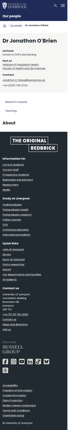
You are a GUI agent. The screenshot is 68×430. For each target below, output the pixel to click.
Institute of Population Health (21, 64)
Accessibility (10, 385)
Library (7, 254)
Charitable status (13, 415)
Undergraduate (12, 204)
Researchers (10, 185)
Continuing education (16, 230)
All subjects (10, 279)
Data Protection (13, 400)
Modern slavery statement (19, 405)
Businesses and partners (18, 180)
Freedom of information (17, 390)
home (5, 26)
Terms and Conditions (16, 410)
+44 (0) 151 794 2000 (15, 314)
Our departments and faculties (22, 274)
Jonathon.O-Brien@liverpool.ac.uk (24, 80)
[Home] (27, 6)
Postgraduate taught (16, 209)
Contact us (9, 319)
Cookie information (14, 395)
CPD (5, 225)
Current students (13, 165)
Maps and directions (15, 324)
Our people (12, 16)
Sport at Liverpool (14, 259)
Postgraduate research (17, 214)
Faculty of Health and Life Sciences (24, 68)
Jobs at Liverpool (13, 249)
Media (6, 190)
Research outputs (16, 102)
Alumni (7, 269)
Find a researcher (14, 264)
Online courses (12, 220)
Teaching (11, 111)
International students (16, 235)
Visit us (7, 329)
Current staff (11, 170)
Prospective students (16, 175)
